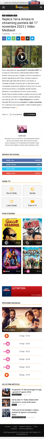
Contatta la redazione (25, 426)
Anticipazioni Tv (16, 394)
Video (15, 15)
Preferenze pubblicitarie (26, 429)
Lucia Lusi (7, 34)
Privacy (35, 426)
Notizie (14, 404)
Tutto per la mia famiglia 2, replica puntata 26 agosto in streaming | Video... (25, 412)
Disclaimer (14, 429)
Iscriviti (38, 173)
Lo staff (15, 426)
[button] (41, 7)
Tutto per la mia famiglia (18, 417)
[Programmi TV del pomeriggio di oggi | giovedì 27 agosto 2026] (6, 392)
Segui (39, 164)
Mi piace (38, 160)
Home (4, 12)
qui (17, 107)
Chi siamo (8, 426)
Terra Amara (16, 12)
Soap (9, 12)
